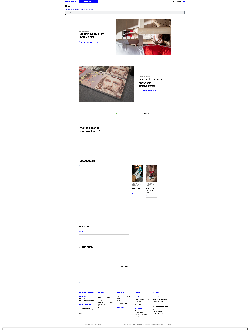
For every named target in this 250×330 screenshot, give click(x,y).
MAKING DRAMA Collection (135, 184)
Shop (68, 6)
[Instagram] (166, 1)
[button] (80, 261)
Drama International (122, 303)
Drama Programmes (85, 304)
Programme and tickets (86, 292)
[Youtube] (164, 1)
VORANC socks (136, 188)
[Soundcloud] (169, 1)
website (141, 324)
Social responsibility (122, 301)
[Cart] (67, 17)
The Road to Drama (84, 306)
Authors (169, 324)
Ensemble (101, 292)
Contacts (119, 298)
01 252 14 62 (138, 295)
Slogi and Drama (83, 313)
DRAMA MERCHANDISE (72, 9)
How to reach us (140, 308)
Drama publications (87, 9)
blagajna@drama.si (158, 296)
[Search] (184, 12)
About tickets (102, 295)
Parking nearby (139, 316)
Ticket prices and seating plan (106, 300)
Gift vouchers (101, 304)
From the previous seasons (86, 300)
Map (136, 310)
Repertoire (82, 296)
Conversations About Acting (86, 310)
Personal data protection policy (157, 324)
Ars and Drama (83, 311)
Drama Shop (120, 307)
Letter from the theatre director (125, 296)
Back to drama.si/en (72, 1)
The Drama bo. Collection (96, 224)
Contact (137, 292)
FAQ (99, 307)
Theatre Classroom (84, 308)
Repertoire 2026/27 (84, 298)
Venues (119, 300)
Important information (104, 297)
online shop (147, 324)
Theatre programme (103, 306)
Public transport (139, 312)
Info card (119, 295)
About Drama (120, 292)
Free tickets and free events (105, 302)
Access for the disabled (141, 314)
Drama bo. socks (84, 226)
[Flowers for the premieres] (125, 259)
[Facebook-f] (161, 1)
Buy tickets (101, 299)
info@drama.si (139, 296)
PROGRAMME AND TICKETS (89, 1)
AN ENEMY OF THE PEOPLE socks (150, 190)
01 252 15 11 (156, 295)
